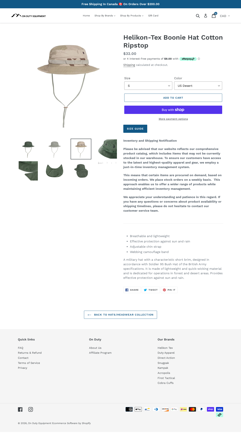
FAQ (20, 347)
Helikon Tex (165, 347)
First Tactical (166, 378)
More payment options (173, 118)
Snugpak (163, 362)
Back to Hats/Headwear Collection (123, 314)
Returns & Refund (30, 352)
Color (178, 78)
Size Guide (135, 128)
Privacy (22, 367)
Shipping (129, 65)
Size (127, 78)
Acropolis (164, 372)
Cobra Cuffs (166, 382)
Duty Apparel (166, 352)
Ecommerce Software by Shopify (71, 423)
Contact (23, 357)
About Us (95, 347)
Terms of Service (29, 362)
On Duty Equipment (39, 423)
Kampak (163, 367)
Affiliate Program (100, 352)
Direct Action (166, 357)
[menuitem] (86, 15)
